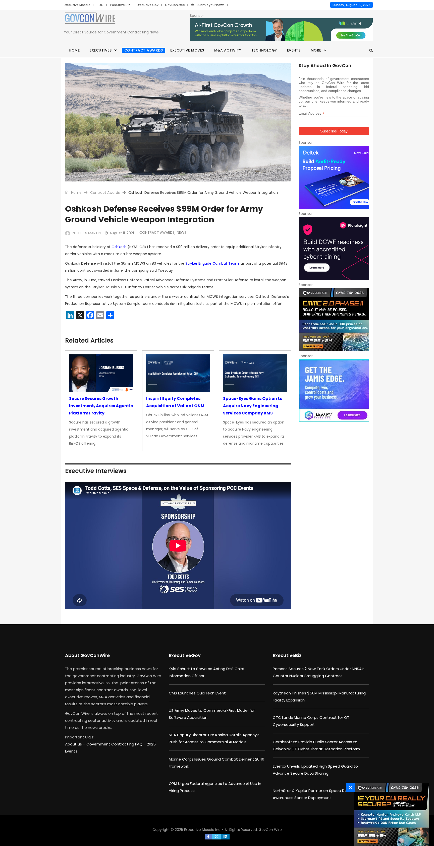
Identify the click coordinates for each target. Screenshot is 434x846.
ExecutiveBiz (287, 655)
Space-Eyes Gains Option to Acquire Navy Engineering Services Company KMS (253, 406)
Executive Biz (120, 5)
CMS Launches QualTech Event (197, 693)
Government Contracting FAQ (114, 744)
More (316, 50)
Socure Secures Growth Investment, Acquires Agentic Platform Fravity (101, 406)
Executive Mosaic (77, 5)
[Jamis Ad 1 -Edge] (334, 390)
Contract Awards (143, 50)
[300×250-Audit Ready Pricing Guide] (334, 177)
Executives (101, 50)
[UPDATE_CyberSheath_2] (334, 319)
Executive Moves (187, 50)
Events (294, 50)
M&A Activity (227, 50)
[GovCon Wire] (90, 19)
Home (74, 50)
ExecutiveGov (185, 655)
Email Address (311, 113)
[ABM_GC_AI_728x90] (281, 29)
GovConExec (175, 5)
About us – (75, 744)
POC (100, 5)
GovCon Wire (270, 829)
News (181, 232)
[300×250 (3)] (334, 248)
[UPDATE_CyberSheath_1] (390, 814)
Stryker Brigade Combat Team (212, 263)
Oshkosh (119, 246)
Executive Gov (147, 5)
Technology (264, 50)
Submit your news (211, 5)
